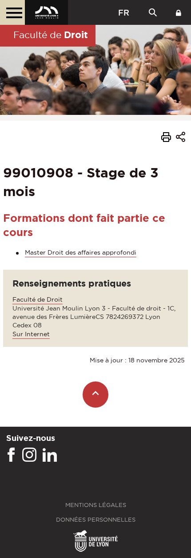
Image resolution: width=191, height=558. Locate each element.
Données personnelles (95, 520)
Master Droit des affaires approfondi (80, 252)
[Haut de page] (96, 394)
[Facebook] (11, 455)
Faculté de (50, 34)
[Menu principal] (12, 12)
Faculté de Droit (37, 299)
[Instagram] (29, 455)
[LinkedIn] (50, 455)
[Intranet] (178, 12)
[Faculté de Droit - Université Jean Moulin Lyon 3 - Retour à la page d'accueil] (46, 12)
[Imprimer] (166, 138)
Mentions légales (95, 505)
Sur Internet (31, 334)
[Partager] (180, 138)
